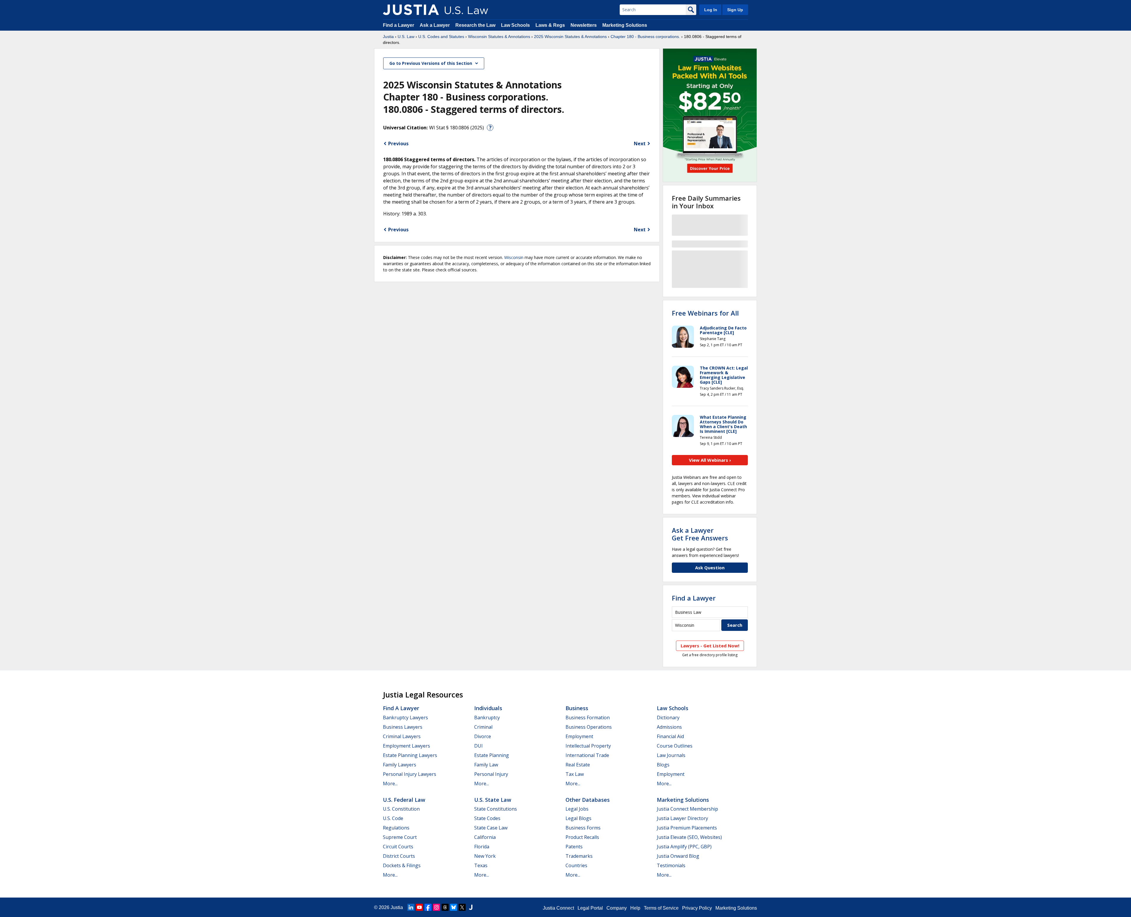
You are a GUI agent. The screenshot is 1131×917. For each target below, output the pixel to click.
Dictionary (668, 717)
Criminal (483, 727)
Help (635, 908)
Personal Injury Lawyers (409, 774)
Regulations (396, 827)
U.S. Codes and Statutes (441, 36)
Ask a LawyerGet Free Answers (700, 534)
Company (616, 908)
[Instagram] (436, 907)
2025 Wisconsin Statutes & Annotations (570, 36)
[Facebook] (427, 907)
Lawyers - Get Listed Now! (710, 646)
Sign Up (735, 9)
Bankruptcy (487, 717)
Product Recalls (582, 837)
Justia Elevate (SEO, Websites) (689, 837)
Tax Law (575, 774)
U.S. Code (393, 818)
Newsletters (584, 25)
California (485, 837)
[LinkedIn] (410, 907)
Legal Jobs (577, 809)
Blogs (663, 764)
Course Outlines (674, 746)
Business (577, 708)
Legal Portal (590, 908)
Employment (579, 736)
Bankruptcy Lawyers (405, 717)
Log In (710, 9)
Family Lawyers (399, 764)
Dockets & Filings (402, 865)
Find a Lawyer (398, 25)
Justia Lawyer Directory (682, 818)
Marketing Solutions (624, 25)
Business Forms (583, 827)
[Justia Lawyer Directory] (470, 907)
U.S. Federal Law (404, 799)
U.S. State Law (492, 799)
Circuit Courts (398, 846)
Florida (481, 846)
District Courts (399, 856)
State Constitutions (495, 809)
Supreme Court (400, 837)
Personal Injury (491, 774)
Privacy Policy (697, 908)
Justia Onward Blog (678, 856)
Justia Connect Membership (687, 809)
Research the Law (475, 25)
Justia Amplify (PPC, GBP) (684, 846)
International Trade (587, 755)
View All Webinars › (710, 460)
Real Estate (578, 764)
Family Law (486, 764)
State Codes (487, 818)
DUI (478, 746)
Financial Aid (670, 736)
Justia (388, 36)
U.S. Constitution (401, 809)
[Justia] (411, 9)
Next (640, 143)
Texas (480, 865)
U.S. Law (406, 36)
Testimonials (671, 865)
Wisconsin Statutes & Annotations (499, 36)
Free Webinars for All (705, 313)
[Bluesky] (453, 907)
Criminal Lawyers (402, 736)
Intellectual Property (588, 746)
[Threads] (445, 907)
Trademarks (579, 856)
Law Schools (515, 25)
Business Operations (589, 727)
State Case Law (490, 827)
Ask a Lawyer (435, 25)
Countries (576, 865)
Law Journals (671, 755)
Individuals (488, 708)
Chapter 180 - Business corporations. (645, 36)
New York (485, 856)
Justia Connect (558, 908)
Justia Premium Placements (687, 827)
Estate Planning (491, 755)
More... (390, 783)
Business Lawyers (402, 727)
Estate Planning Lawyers (410, 755)
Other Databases (588, 799)
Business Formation (588, 717)
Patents (574, 846)
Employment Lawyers (406, 746)
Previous (398, 143)
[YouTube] (419, 907)
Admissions (669, 727)
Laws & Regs (550, 25)
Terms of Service (661, 908)
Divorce (482, 736)
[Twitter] (462, 907)
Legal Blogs (578, 818)
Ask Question (710, 567)
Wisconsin (513, 257)
